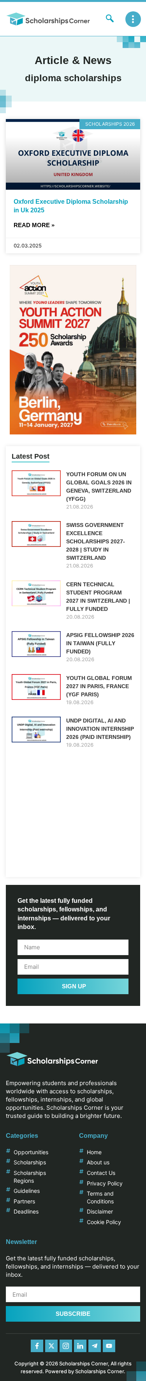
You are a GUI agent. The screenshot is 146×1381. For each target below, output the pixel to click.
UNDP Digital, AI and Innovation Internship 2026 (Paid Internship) (100, 728)
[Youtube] (109, 1346)
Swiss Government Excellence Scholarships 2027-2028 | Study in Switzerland (95, 541)
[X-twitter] (51, 1346)
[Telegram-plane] (94, 1346)
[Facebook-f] (37, 1346)
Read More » (34, 225)
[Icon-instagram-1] (66, 1346)
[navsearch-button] (110, 19)
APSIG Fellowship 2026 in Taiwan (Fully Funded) (100, 643)
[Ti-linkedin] (80, 1346)
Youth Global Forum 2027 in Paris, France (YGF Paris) (99, 686)
